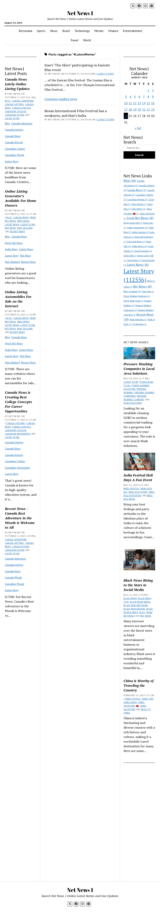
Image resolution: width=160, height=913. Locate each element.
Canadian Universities (17, 433)
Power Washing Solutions (137, 296)
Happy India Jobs (133, 223)
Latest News (12, 224)
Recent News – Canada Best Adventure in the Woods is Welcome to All (20, 518)
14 (144, 103)
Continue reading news (60, 99)
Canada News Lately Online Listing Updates (17, 84)
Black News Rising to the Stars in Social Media (138, 585)
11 (130, 103)
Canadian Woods (14, 115)
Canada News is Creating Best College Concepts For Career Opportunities (18, 401)
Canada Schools (21, 108)
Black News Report (134, 608)
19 (135, 109)
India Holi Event (138, 492)
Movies (99, 31)
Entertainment (132, 31)
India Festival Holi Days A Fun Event (138, 477)
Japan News (134, 260)
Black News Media (140, 601)
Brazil (66, 31)
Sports (41, 31)
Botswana (25, 31)
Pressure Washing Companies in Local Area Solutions (139, 369)
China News (138, 209)
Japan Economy (143, 251)
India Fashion (140, 232)
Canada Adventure (23, 100)
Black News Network (136, 605)
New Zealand (25, 228)
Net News (10, 228)
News (54, 31)
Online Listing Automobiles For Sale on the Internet (18, 299)
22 (148, 109)
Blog (8, 100)
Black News (130, 598)
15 (148, 103)
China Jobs (147, 698)
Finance (113, 31)
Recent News (17, 231)
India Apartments (137, 227)
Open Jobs (147, 291)
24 (126, 116)
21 (144, 109)
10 (126, 103)
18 (130, 109)
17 (126, 109)
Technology (82, 31)
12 (135, 103)
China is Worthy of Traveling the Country (139, 685)
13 (139, 103)
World (87, 40)
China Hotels (138, 204)
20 (139, 109)
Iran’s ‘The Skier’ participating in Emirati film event (77, 67)
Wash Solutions (138, 319)
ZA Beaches (139, 324)
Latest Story (12, 118)
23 (153, 109)
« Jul (138, 128)
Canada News (12, 136)
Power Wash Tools (133, 300)
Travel (74, 40)
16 (153, 103)
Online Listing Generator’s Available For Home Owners (20, 198)
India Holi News (136, 241)
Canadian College (15, 111)
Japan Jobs (130, 255)
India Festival (131, 488)
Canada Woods (20, 546)
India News (23, 221)
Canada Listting (14, 104)
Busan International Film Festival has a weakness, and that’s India (75, 113)
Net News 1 (80, 13)
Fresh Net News (14, 243)
